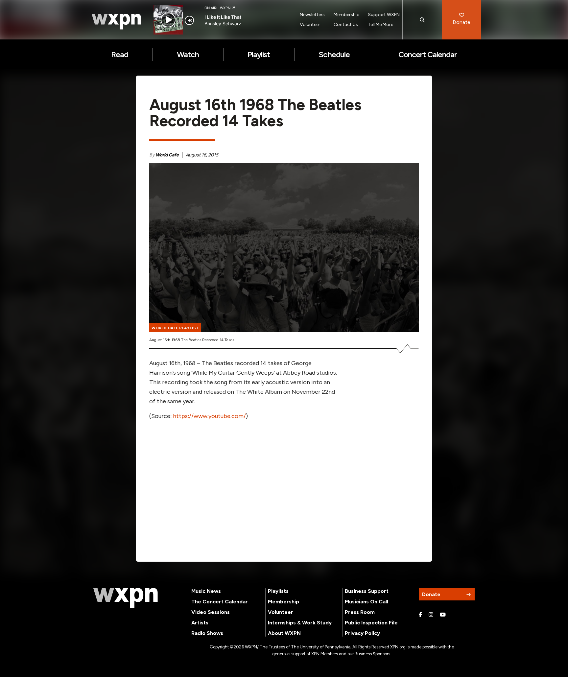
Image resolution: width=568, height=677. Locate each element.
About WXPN (284, 633)
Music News (206, 591)
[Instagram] (431, 615)
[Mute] (189, 20)
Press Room (360, 612)
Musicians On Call (366, 601)
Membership (347, 14)
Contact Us (346, 24)
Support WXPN (384, 14)
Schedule (334, 54)
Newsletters (312, 14)
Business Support (367, 591)
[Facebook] (420, 615)
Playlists (278, 591)
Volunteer (310, 24)
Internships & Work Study (300, 622)
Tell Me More (380, 24)
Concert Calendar (427, 54)
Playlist (259, 54)
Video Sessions (210, 612)
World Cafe (167, 155)
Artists (199, 622)
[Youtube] (443, 615)
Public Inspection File (371, 622)
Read (119, 54)
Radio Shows (207, 633)
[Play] (168, 19)
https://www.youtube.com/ (209, 416)
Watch (188, 54)
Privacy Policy (362, 633)
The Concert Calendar (219, 601)
